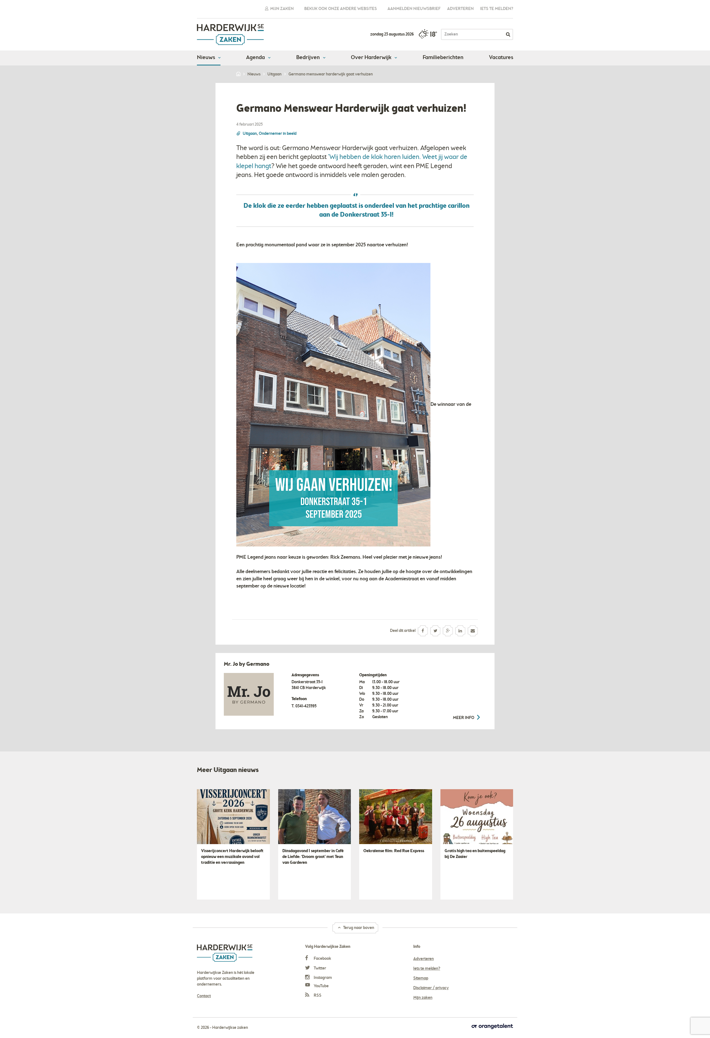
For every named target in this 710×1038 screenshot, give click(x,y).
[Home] (238, 74)
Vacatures (501, 57)
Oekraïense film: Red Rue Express (393, 851)
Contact (204, 996)
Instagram (322, 978)
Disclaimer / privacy (431, 988)
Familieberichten (443, 57)
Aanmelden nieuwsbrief (414, 9)
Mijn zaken (281, 9)
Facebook (322, 958)
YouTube (321, 986)
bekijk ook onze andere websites (340, 9)
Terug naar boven (358, 928)
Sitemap (420, 978)
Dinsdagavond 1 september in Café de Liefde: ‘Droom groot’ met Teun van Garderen (313, 856)
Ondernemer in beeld (277, 133)
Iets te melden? (496, 9)
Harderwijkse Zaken (230, 34)
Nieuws (206, 57)
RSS (317, 995)
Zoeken (508, 34)
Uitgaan (250, 133)
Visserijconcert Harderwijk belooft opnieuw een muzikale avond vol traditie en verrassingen (232, 856)
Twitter (319, 968)
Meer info (464, 718)
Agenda (256, 57)
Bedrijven (308, 57)
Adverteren (460, 9)
